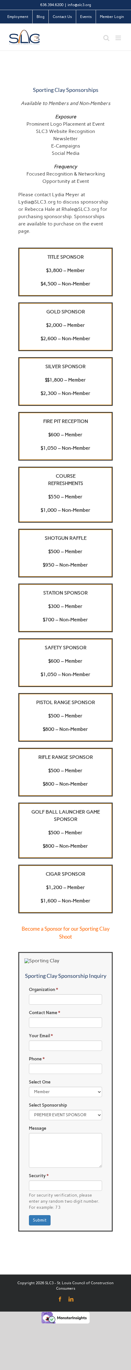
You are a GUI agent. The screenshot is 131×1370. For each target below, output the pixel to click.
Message (37, 1128)
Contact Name (44, 1012)
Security (38, 1175)
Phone (36, 1058)
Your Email (41, 1035)
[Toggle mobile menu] (118, 38)
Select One (40, 1082)
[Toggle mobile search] (106, 38)
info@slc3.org (79, 5)
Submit (40, 1220)
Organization (43, 989)
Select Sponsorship (48, 1105)
